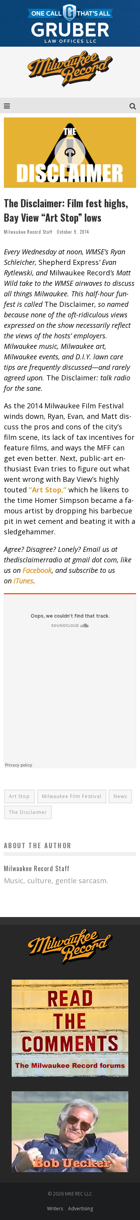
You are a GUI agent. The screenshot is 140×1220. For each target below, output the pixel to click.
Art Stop (19, 796)
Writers (55, 1208)
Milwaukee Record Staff (28, 232)
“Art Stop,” (47, 489)
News (120, 796)
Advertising (80, 1208)
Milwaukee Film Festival (72, 796)
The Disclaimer (28, 812)
